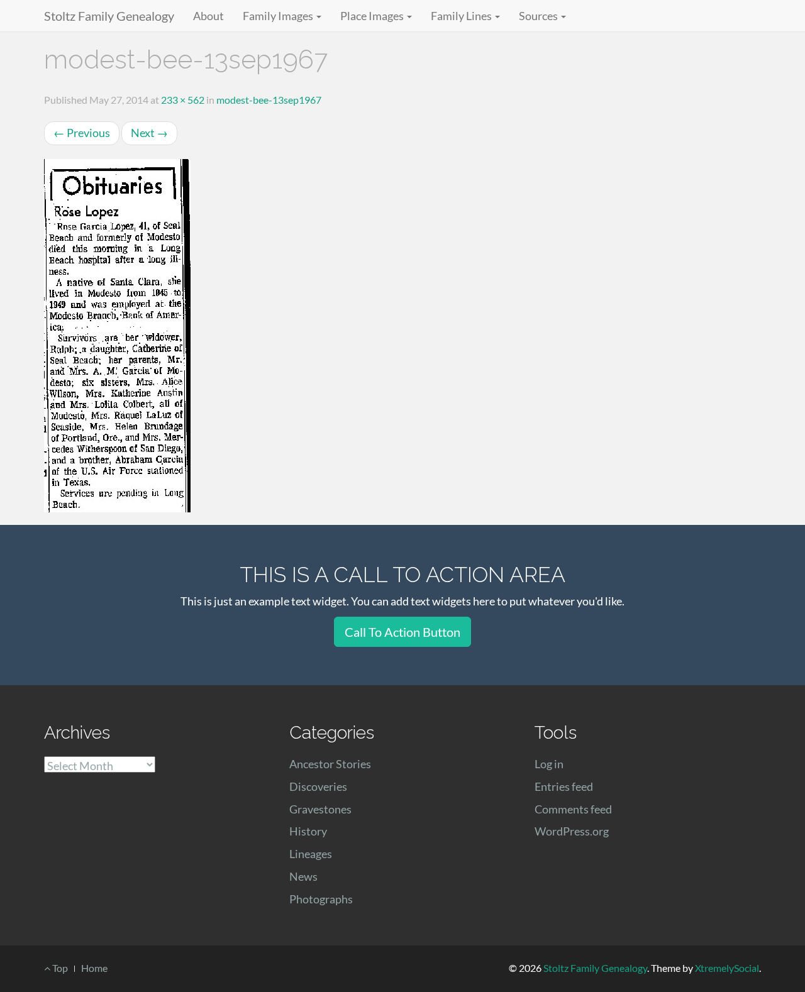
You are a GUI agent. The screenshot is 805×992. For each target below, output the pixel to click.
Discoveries (318, 786)
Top (59, 968)
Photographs (321, 899)
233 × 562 (182, 100)
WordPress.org (572, 831)
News (303, 876)
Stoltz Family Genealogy (109, 15)
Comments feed (573, 809)
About (208, 16)
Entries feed (564, 786)
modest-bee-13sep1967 (268, 100)
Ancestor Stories (330, 764)
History (308, 831)
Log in (549, 764)
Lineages (310, 854)
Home (94, 968)
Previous (81, 133)
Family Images (279, 16)
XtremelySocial (727, 968)
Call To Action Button (402, 631)
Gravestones (320, 809)
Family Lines (462, 16)
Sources (539, 16)
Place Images (373, 16)
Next (149, 133)
